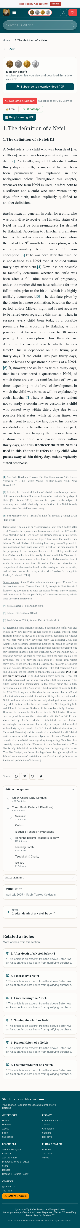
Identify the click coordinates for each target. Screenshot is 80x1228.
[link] (31, 40)
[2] (12, 160)
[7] (27, 397)
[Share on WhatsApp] (16, 776)
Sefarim (46, 1132)
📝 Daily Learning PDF (19, 117)
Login (5, 1132)
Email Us (10, 1186)
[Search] (72, 25)
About (5, 1128)
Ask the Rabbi (9, 1157)
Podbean (47, 1149)
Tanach (46, 1124)
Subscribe (7, 1136)
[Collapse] (8, 808)
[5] (38, 296)
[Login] (63, 12)
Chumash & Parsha (52, 1120)
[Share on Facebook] (41, 776)
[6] (5, 367)
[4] (39, 266)
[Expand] (8, 799)
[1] (4, 477)
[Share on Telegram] (24, 776)
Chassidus (48, 1128)
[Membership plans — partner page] (40, 12)
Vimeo (45, 1157)
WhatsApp (33, 109)
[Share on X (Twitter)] (32, 776)
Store (5, 1165)
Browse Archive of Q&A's (15, 1161)
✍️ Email (10, 109)
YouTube (47, 1153)
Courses (7, 1153)
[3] (22, 254)
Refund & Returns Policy (15, 1174)
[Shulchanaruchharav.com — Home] (6, 12)
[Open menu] (14, 12)
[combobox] (40, 25)
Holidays (47, 1136)
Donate (55, 3)
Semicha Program (12, 1149)
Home (6, 40)
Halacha (6, 1124)
